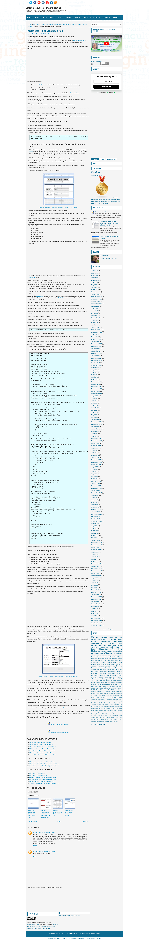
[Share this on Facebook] (33, 788)
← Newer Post (32, 821)
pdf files (113, 719)
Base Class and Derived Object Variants (42, 751)
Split (92, 690)
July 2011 (94, 497)
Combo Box (40, 85)
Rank (120, 712)
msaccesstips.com (33, 924)
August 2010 (95, 523)
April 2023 (94, 315)
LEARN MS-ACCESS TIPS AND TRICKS (43, 7)
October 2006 (95, 623)
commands (101, 717)
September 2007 (96, 604)
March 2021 (95, 337)
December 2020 (96, 344)
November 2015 (96, 424)
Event (115, 662)
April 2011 (94, 504)
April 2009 (94, 559)
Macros (119, 680)
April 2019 (94, 377)
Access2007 (114, 684)
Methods (112, 686)
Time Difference (113, 690)
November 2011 (96, 488)
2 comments (52, 34)
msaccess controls (114, 643)
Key (92, 671)
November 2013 (96, 441)
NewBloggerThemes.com (78, 938)
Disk (103, 704)
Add (34, 24)
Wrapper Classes (110, 691)
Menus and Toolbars (104, 655)
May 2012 (94, 474)
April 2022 (94, 325)
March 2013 (95, 455)
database (119, 691)
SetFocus (114, 713)
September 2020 (96, 351)
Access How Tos (110, 695)
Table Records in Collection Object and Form (43, 766)
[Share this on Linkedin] (44, 788)
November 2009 (96, 545)
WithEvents (108, 653)
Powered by (102, 92)
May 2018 (94, 403)
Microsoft (119, 686)
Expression (98, 686)
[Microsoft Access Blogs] (102, 198)
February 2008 (96, 592)
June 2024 (94, 282)
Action (114, 697)
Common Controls (104, 701)
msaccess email (96, 684)
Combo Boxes (58, 24)
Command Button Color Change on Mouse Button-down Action (45, 814)
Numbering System (97, 688)
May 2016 (94, 415)
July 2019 (94, 370)
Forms (30, 26)
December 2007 (96, 597)
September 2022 (96, 318)
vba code (115, 721)
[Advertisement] (58, 65)
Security (119, 688)
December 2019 (96, 358)
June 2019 (94, 372)
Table (101, 690)
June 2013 (94, 452)
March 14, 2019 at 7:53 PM (47, 851)
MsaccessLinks (117, 655)
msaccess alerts (105, 719)
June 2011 (94, 500)
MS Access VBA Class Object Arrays (41, 744)
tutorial (111, 693)
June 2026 (94, 273)
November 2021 (96, 332)
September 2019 (96, 365)
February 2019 (96, 382)
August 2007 (95, 606)
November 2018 (96, 389)
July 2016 (94, 410)
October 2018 (95, 391)
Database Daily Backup (102, 212)
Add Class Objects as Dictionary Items (41, 781)
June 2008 (94, 582)
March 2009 (95, 561)
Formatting (107, 706)
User (106, 715)
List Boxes (111, 664)
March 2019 (95, 379)
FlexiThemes (56, 938)
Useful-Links (96, 172)
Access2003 (98, 697)
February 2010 (96, 538)
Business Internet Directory (107, 199)
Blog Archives (111, 159)
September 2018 (96, 393)
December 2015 (96, 422)
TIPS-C (52, 17)
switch (97, 721)
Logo (107, 708)
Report (120, 675)
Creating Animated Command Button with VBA (32, 814)
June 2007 (94, 611)
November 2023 (96, 299)
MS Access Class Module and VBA (40, 742)
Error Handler (118, 704)
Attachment (94, 699)
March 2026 (95, 280)
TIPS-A (36, 17)
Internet (96, 17)
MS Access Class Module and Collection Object (44, 764)
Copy (120, 684)
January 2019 (95, 384)
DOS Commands (108, 669)
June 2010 (94, 528)
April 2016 (94, 417)
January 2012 (95, 483)
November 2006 (96, 620)
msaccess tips (97, 653)
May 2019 (94, 374)
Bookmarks (109, 699)
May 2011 (94, 502)
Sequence (108, 713)
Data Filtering (95, 702)
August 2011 (95, 495)
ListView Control (96, 660)
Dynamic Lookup (109, 704)
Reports (109, 639)
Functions (104, 637)
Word (120, 715)
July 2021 (94, 334)
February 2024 (96, 292)
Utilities (103, 643)
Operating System (96, 712)
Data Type (118, 669)
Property (32, 277)
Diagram (99, 704)
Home (29, 17)
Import (98, 708)
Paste (103, 712)
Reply (35, 845)
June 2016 (94, 412)
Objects (93, 655)
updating (107, 721)
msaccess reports (105, 651)
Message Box (102, 710)
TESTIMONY (106, 17)
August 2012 (95, 467)
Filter (101, 706)
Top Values (111, 682)
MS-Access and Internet (110, 647)
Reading (93, 713)
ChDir (120, 699)
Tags (102, 159)
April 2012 (94, 476)
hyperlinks (107, 717)
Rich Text (103, 713)
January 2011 (95, 512)
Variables (119, 682)
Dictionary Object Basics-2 (38, 775)
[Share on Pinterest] (41, 788)
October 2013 (95, 443)
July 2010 (94, 526)
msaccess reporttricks (98, 675)
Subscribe (106, 87)
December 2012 (96, 460)
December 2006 (96, 618)
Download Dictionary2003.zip (59, 724)
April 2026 (94, 277)
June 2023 (94, 311)
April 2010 (94, 533)
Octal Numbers (117, 710)
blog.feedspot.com (97, 175)
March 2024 (95, 289)
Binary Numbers (102, 699)
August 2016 (95, 408)
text (100, 721)
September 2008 (96, 575)
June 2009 (94, 557)
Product (116, 712)
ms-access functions (115, 671)
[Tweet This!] (36, 788)
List (105, 708)
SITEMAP (115, 18)
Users (109, 715)
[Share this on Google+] (39, 788)
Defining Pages (113, 702)
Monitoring (110, 710)
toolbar (103, 721)
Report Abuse (98, 724)
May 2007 (94, 613)
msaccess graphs (115, 673)
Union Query (100, 715)
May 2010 (94, 530)
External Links (97, 649)
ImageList (109, 680)
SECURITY (87, 17)
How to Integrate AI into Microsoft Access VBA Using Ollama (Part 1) (109, 223)
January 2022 (95, 327)
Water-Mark (115, 715)
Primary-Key (109, 712)
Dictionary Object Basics (37, 773)
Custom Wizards (96, 669)
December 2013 (96, 438)
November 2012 (96, 462)
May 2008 (94, 585)
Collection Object (47, 24)
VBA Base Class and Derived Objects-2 (41, 749)
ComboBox (39, 296)
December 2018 (96, 386)
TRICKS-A (60, 17)
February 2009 (96, 564)
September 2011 (96, 493)
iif (118, 717)
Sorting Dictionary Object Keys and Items (42, 777)
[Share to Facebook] (35, 792)
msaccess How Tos (104, 658)
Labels (101, 708)
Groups (112, 706)
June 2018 (94, 400)
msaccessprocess (110, 677)
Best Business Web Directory (107, 201)
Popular (95, 159)
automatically (94, 717)
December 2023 (96, 296)
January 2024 (95, 294)
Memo (96, 710)
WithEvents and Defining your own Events (69, 813)
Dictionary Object (81, 24)
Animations (105, 641)
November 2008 (96, 571)
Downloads (118, 653)
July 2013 (94, 450)
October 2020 (95, 348)
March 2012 (95, 478)
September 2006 (96, 625)
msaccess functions (98, 673)
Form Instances (100, 680)
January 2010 (95, 540)
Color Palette (94, 701)
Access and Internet (101, 645)
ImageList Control (102, 664)
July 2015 (94, 434)
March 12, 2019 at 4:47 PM (47, 832)
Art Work (106, 657)
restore (93, 721)
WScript (93, 691)
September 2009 (96, 549)
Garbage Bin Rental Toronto (93, 938)
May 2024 (94, 285)
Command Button (68, 24)
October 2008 (95, 573)
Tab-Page (93, 715)
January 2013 (95, 457)
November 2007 (96, 599)
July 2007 (94, 608)
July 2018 (94, 398)
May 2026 (94, 275)
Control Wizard (63, 298)
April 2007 (94, 616)
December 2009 (96, 542)
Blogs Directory (104, 203)
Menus (93, 682)
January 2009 (95, 566)
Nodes (98, 682)
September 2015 (96, 429)
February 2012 (96, 481)
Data (120, 666)
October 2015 (95, 426)
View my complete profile (108, 258)
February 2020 (96, 353)
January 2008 (95, 594)
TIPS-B (44, 17)
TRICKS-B (69, 17)
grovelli (35, 832)
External (97, 706)
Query (105, 660)
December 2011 (96, 486)
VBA (109, 660)
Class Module (74, 93)
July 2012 (94, 469)
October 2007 (95, 601)
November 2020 (96, 346)
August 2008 (95, 578)
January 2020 (95, 355)
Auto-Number (114, 679)
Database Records (103, 702)
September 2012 (96, 464)
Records (113, 688)
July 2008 (94, 580)
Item (114, 680)
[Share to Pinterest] (37, 792)
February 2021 (96, 339)
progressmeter (106, 684)
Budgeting (115, 699)
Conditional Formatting (115, 701)
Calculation (94, 662)
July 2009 (94, 554)
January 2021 (95, 341)
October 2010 (95, 519)
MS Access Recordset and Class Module (42, 753)
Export (93, 706)
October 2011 (95, 490)
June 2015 (94, 436)
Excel (92, 686)
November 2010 (96, 516)
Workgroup (100, 691)
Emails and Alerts (97, 668)
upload (111, 721)
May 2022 (94, 322)
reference (119, 719)
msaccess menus (97, 677)
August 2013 (95, 448)
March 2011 (95, 507)
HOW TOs (78, 17)
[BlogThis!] (31, 792)
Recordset (104, 682)
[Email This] (29, 792)
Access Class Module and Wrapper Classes (43, 755)
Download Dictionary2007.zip (59, 732)
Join (108, 686)
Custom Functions (115, 668)
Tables (105, 690)
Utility (120, 690)
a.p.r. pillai (105, 255)
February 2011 (96, 509)
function (93, 693)
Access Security (102, 679)
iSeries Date (114, 717)
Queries (108, 649)
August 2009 (95, 552)
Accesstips (117, 651)
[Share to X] (33, 792)
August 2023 (95, 306)
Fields (104, 686)
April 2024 (94, 287)
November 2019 (96, 360)
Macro (110, 708)
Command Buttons (104, 666)
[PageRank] (104, 65)
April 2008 (94, 587)
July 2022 (94, 320)
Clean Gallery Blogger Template (69, 916)
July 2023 (94, 308)
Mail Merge (116, 708)
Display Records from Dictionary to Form (45, 30)
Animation (119, 697)
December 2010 (96, 514)
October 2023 (95, 301)
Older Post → (85, 821)
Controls (114, 666)
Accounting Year (107, 697)
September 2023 (96, 304)
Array (39, 24)
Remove (98, 713)
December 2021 (96, 330)
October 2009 (95, 547)
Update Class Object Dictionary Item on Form (44, 783)
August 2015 (95, 431)
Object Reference (101, 671)
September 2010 (96, 521)
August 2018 (95, 396)
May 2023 (94, 313)
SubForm (97, 690)
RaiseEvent (107, 688)
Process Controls (97, 657)
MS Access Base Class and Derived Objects (43, 747)
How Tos (113, 637)
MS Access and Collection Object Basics (42, 762)
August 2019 (95, 367)
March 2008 (95, 590)
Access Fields (101, 695)
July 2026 (94, 270)
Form (31, 151)
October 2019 (95, 363)
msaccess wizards (102, 693)
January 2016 (95, 419)
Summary (119, 713)
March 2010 (95, 535)
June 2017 (94, 405)
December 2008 (96, 568)
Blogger (110, 629)
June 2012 (94, 471)
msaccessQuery (116, 660)
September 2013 (96, 445)
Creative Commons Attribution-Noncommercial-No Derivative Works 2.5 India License (42, 926)
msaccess (98, 719)
